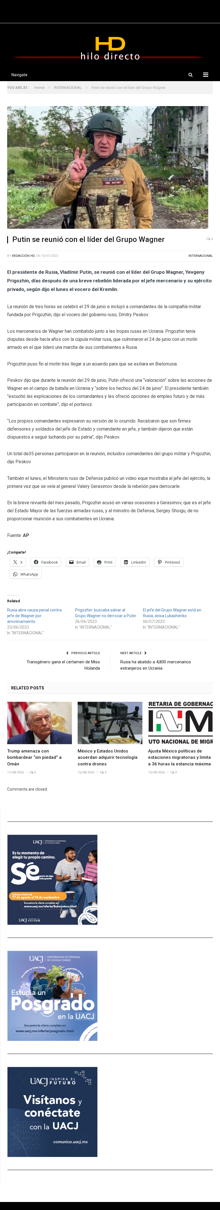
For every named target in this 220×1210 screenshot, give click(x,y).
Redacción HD (23, 256)
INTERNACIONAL (200, 256)
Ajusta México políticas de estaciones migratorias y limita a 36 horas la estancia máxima (179, 757)
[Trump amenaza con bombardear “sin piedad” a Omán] (39, 723)
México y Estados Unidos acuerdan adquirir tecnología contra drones (108, 757)
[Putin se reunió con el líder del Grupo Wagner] (110, 168)
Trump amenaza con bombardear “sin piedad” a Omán (34, 757)
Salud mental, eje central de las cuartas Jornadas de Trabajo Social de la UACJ (108, 13)
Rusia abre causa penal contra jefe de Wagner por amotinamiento (34, 616)
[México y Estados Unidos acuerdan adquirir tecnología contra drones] (110, 723)
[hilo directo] (110, 47)
